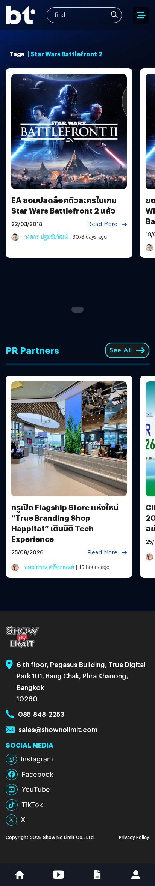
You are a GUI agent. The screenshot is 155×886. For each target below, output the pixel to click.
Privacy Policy (134, 837)
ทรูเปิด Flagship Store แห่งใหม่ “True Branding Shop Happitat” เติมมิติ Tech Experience (65, 523)
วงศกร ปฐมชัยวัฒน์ (46, 237)
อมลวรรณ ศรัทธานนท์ (49, 567)
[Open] (141, 15)
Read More (102, 224)
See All (120, 350)
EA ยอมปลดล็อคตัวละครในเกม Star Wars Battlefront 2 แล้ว (64, 205)
